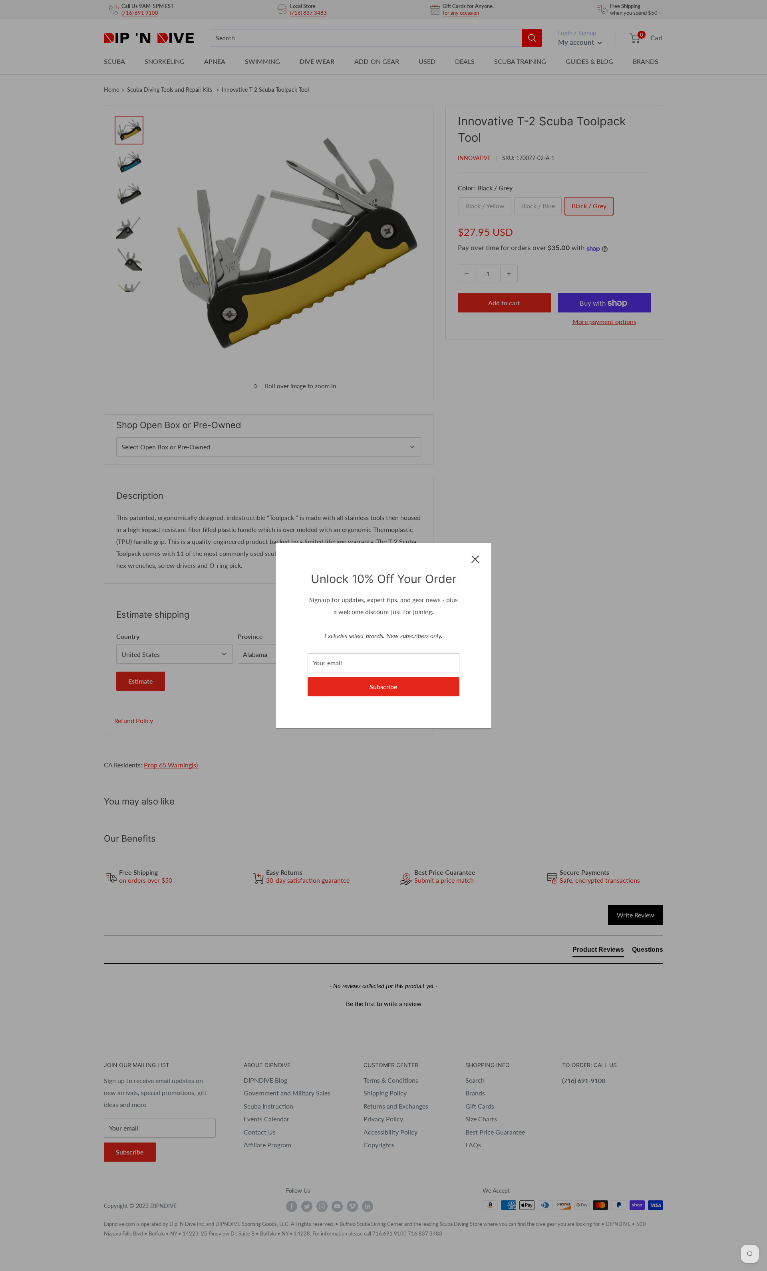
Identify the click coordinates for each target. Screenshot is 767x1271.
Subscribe (383, 686)
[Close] (475, 558)
